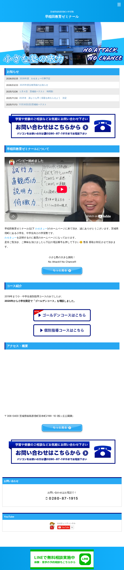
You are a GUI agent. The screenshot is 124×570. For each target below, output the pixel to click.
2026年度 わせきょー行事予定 (35, 78)
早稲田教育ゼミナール (62, 16)
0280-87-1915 (63, 498)
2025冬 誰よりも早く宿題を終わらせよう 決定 (43, 98)
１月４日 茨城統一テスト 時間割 (36, 91)
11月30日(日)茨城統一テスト (32, 104)
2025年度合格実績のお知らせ (34, 85)
